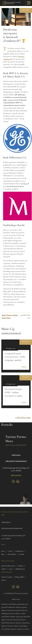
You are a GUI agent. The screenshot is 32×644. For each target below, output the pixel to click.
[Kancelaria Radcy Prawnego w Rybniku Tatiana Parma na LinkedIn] (17, 481)
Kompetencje (20, 551)
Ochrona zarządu (6, 577)
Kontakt (21, 554)
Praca (10, 569)
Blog (2, 554)
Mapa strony (16, 599)
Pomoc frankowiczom (8, 566)
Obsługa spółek (19, 577)
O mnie (10, 551)
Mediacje (20, 566)
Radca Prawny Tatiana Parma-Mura (10, 316)
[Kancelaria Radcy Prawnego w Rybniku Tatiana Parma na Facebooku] (13, 481)
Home (3, 551)
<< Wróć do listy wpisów (23, 417)
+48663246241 (16, 455)
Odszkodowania (20, 569)
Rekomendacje (11, 554)
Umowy (3, 580)
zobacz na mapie (16, 475)
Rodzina (3, 569)
